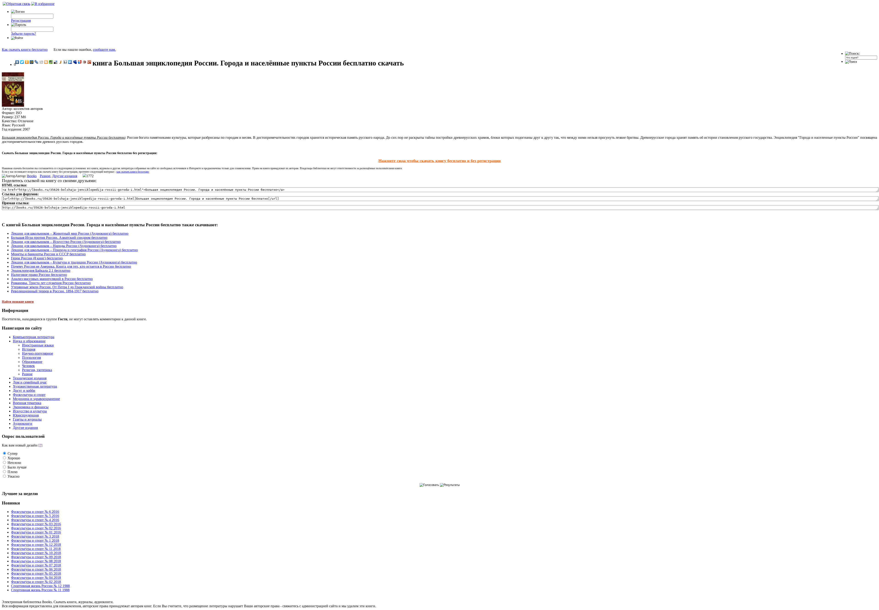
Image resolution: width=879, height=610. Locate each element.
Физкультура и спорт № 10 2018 (36, 553)
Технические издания (29, 378)
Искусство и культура (30, 411)
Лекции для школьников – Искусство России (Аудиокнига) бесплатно (66, 242)
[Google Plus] (89, 62)
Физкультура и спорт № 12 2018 (36, 545)
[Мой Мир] (31, 62)
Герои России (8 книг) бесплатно (37, 258)
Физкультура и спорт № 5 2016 (35, 516)
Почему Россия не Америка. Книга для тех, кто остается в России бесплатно (71, 266)
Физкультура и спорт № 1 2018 (35, 540)
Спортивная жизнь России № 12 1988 (40, 586)
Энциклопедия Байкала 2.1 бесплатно (40, 270)
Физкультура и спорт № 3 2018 (35, 536)
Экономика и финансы (31, 407)
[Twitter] (22, 62)
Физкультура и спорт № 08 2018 (36, 561)
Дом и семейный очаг (30, 382)
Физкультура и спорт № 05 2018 (36, 573)
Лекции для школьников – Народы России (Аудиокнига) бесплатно (64, 246)
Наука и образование (29, 341)
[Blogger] (46, 62)
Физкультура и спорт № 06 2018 (36, 569)
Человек (28, 366)
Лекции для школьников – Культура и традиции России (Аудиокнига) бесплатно (74, 262)
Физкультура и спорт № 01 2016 (36, 532)
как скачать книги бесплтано (133, 171)
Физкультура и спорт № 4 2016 (35, 520)
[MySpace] (75, 62)
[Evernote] (51, 62)
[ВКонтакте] (17, 62)
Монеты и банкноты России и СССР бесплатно (48, 254)
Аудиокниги (22, 423)
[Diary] (84, 62)
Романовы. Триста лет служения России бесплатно (51, 283)
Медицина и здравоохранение (36, 399)
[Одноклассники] (26, 62)
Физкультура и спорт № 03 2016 (36, 524)
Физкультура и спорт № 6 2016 (35, 512)
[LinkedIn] (70, 62)
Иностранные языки (38, 345)
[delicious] (55, 62)
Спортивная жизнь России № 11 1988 (40, 590)
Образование (32, 362)
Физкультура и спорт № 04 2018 (36, 578)
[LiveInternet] (65, 62)
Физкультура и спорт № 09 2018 (36, 557)
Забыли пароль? (23, 33)
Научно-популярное (37, 353)
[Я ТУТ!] (79, 62)
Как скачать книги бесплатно (25, 50)
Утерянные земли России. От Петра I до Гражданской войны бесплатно (67, 287)
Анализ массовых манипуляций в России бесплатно (52, 279)
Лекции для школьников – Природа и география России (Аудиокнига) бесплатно (74, 250)
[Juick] (60, 62)
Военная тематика (27, 403)
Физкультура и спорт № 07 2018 (36, 565)
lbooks (32, 176)
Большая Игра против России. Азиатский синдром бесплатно (59, 238)
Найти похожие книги (18, 301)
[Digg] (41, 62)
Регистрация (21, 20)
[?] (40, 445)
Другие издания (64, 176)
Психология (31, 357)
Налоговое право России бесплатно (39, 275)
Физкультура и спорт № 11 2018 (36, 549)
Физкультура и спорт (29, 395)
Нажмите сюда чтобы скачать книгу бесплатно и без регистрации (439, 160)
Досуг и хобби (24, 390)
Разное (45, 176)
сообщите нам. (104, 50)
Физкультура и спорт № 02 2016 (36, 528)
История (28, 349)
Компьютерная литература (33, 337)
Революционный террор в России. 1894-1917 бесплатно (54, 291)
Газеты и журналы (27, 419)
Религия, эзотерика (37, 370)
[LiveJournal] (36, 62)
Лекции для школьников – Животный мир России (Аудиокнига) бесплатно (69, 233)
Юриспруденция (26, 415)
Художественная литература (35, 386)
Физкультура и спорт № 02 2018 (36, 582)
